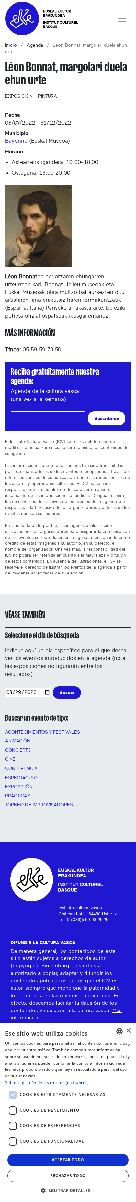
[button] (68, 1190)
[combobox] (119, 1031)
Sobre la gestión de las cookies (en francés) (47, 1082)
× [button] (128, 1030)
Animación (17, 741)
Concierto (18, 750)
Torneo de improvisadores (39, 805)
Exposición (19, 96)
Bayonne (16, 141)
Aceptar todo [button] (68, 1160)
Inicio (11, 45)
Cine (10, 759)
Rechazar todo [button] (67, 1175)
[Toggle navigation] (122, 18)
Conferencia (21, 768)
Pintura (47, 96)
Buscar (66, 692)
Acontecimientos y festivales (42, 732)
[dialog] (68, 1112)
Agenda (35, 45)
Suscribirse (106, 418)
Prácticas (17, 796)
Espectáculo (21, 778)
